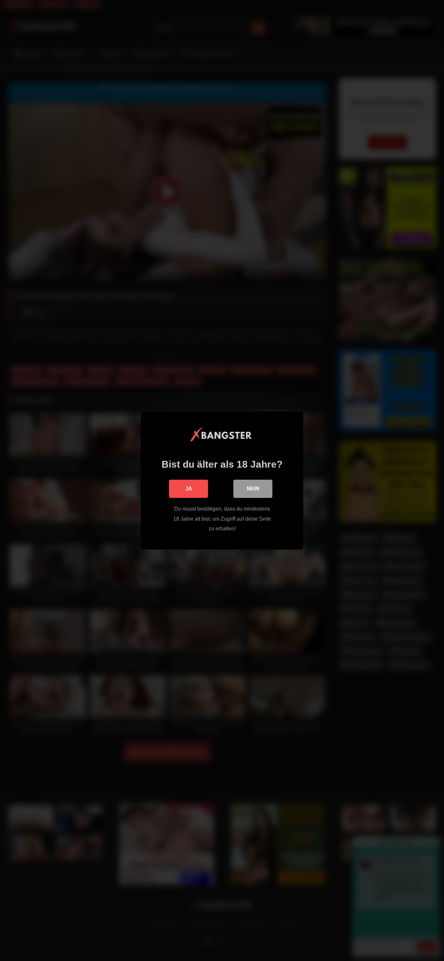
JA (188, 488)
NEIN (253, 488)
